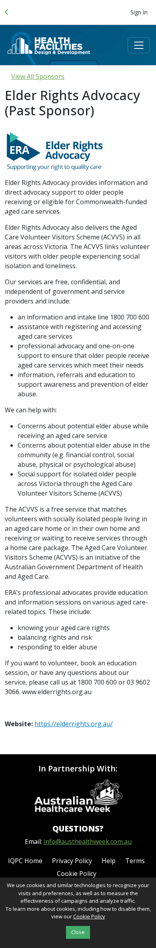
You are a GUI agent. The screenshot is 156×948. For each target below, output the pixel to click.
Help (109, 860)
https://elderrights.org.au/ (73, 723)
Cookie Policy (76, 873)
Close (78, 932)
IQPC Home (25, 860)
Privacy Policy (72, 860)
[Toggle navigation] (139, 45)
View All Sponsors (37, 76)
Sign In (139, 12)
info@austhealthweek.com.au (88, 841)
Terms (135, 860)
